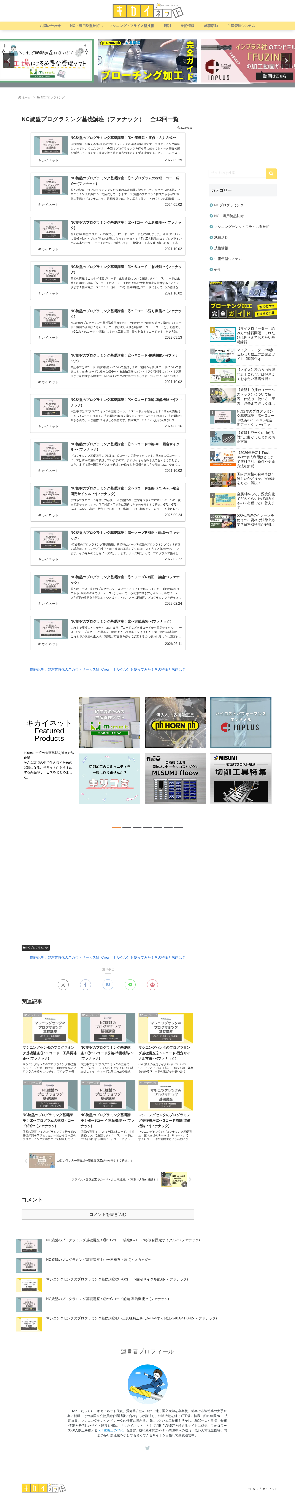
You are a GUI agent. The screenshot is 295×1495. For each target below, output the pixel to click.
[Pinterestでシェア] (152, 984)
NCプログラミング (37, 947)
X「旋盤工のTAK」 (112, 1430)
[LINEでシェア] (130, 984)
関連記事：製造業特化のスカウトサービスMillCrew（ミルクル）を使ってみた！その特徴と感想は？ (108, 669)
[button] (147, 61)
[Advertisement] (108, 887)
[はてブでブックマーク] (108, 984)
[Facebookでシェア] (85, 984)
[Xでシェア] (63, 984)
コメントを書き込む (107, 1214)
